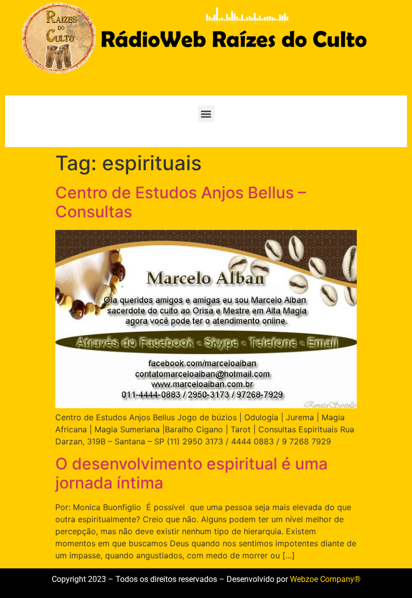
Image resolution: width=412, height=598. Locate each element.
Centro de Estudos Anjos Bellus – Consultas (180, 202)
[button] (206, 113)
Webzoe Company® (325, 579)
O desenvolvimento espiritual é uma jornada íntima (191, 473)
